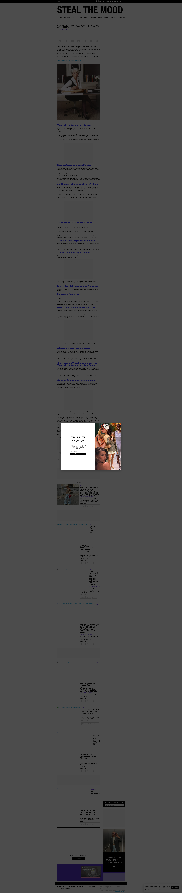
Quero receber (78, 453)
